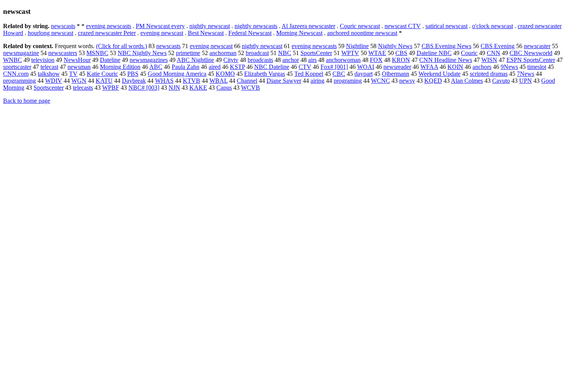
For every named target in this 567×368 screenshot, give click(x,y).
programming (19, 80)
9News (509, 67)
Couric (469, 53)
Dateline (110, 60)
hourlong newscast (50, 33)
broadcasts (260, 60)
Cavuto (501, 80)
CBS (401, 53)
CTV (305, 67)
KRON (401, 60)
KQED (433, 80)
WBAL (218, 80)
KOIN (455, 67)
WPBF (110, 87)
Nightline (357, 46)
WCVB (250, 87)
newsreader (397, 67)
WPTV (350, 53)
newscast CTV (403, 26)
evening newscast (161, 33)
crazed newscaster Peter (107, 33)
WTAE (377, 53)
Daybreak (134, 80)
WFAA (429, 67)
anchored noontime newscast (362, 33)
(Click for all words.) (121, 46)
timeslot (536, 67)
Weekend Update (439, 73)
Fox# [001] (334, 67)
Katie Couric (102, 73)
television (42, 60)
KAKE (198, 87)
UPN (525, 80)
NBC (284, 53)
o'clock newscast (492, 26)
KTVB (191, 80)
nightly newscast (209, 26)
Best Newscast (206, 33)
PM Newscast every (160, 26)
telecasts (83, 87)
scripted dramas (489, 73)
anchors (481, 67)
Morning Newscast (299, 33)
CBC (338, 73)
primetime (188, 53)
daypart (363, 73)
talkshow (49, 73)
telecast (49, 67)
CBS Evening (498, 46)
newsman (79, 67)
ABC (155, 67)
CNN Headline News (445, 60)
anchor (290, 60)
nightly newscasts (256, 26)
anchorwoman (343, 60)
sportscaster (17, 67)
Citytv (230, 60)
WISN (489, 60)
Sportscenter (49, 87)
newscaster (537, 46)
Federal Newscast (250, 33)
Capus (224, 87)
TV (73, 73)
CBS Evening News (446, 46)
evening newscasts (108, 26)
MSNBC (97, 53)
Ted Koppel (308, 73)
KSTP (237, 67)
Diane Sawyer (284, 80)
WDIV (53, 80)
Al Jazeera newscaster (308, 26)
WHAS (164, 80)
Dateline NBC (434, 53)
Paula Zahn (185, 67)
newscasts (63, 26)
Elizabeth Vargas (264, 73)
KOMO (225, 73)
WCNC (380, 80)
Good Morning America (177, 73)
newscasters (62, 53)
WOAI (365, 67)
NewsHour (77, 60)
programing (348, 80)
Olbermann (395, 73)
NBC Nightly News (142, 53)
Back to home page (26, 100)
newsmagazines (149, 60)
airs (312, 60)
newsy (407, 80)
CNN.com (16, 73)
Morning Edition (120, 67)
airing (317, 80)
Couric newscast (360, 26)
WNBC (12, 60)
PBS (132, 73)
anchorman (222, 53)
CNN (493, 53)
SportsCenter (316, 53)
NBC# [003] (143, 87)
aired (215, 67)
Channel (247, 80)
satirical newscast (446, 26)
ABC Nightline (195, 60)
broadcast (257, 53)
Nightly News (395, 46)
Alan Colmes (467, 80)
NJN (174, 87)
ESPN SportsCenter (530, 60)
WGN (78, 80)
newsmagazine (21, 53)
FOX (376, 60)
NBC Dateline (271, 67)
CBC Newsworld (531, 53)
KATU (104, 80)
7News (525, 73)
